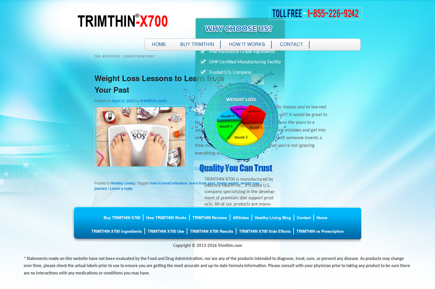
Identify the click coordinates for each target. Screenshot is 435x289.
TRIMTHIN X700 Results (211, 231)
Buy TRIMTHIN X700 (122, 217)
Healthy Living (122, 183)
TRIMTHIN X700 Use (166, 231)
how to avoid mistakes (169, 183)
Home (159, 44)
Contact (291, 44)
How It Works (247, 44)
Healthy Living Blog (273, 217)
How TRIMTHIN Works (166, 217)
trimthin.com (153, 100)
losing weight (228, 183)
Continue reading (214, 168)
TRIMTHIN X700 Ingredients (116, 231)
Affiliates (241, 217)
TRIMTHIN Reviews (209, 217)
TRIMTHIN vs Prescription (320, 231)
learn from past (202, 183)
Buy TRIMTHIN (197, 44)
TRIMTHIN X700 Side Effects (265, 231)
